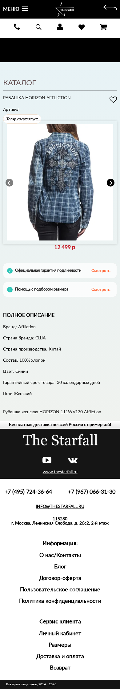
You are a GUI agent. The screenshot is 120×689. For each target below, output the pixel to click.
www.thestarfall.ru (60, 472)
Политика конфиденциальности (60, 601)
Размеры (60, 645)
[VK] (73, 460)
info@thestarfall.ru (60, 506)
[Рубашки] (110, 9)
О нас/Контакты (60, 555)
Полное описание (28, 315)
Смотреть (100, 270)
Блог (60, 566)
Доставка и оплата (60, 656)
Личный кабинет (60, 633)
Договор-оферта (60, 578)
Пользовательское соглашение (60, 589)
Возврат (60, 667)
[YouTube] (46, 460)
